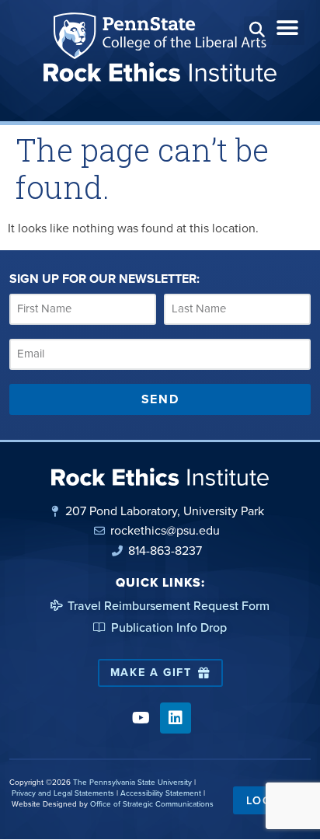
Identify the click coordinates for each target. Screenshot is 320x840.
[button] (257, 29)
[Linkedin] (175, 718)
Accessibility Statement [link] (160, 793)
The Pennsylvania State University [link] (132, 782)
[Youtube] (140, 718)
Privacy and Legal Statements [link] (63, 793)
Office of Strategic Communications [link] (152, 804)
